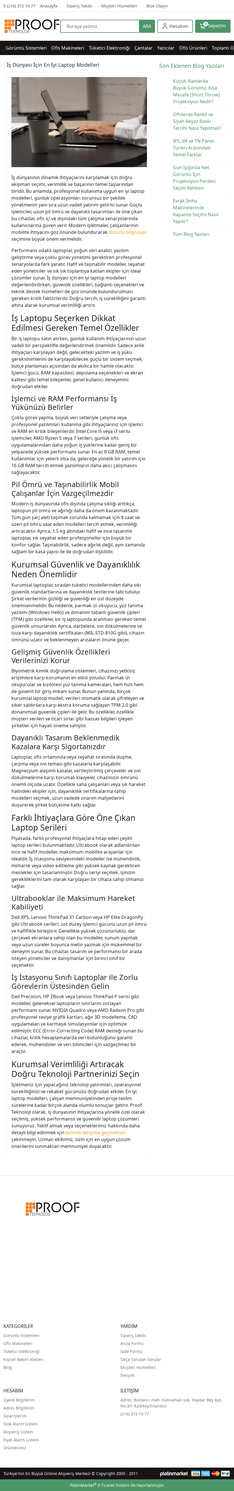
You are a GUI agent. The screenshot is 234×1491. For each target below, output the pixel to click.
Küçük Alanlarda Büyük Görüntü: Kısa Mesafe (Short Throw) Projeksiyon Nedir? (196, 91)
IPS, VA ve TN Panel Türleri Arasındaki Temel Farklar (193, 148)
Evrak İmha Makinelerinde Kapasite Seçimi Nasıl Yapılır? (195, 211)
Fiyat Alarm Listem (21, 1440)
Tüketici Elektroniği (21, 1351)
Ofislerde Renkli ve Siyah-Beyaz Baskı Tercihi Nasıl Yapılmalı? (197, 121)
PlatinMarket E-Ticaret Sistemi (100, 1485)
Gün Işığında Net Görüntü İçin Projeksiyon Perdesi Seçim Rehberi (194, 177)
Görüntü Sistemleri (21, 1335)
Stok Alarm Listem (20, 1424)
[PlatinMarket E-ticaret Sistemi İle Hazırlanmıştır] (174, 1473)
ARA (147, 26)
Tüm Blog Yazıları (191, 234)
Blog (7, 1367)
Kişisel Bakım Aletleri (23, 1359)
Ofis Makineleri (17, 1343)
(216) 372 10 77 (134, 1414)
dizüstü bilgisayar (128, 232)
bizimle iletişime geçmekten (96, 1132)
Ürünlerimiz (14, 1448)
